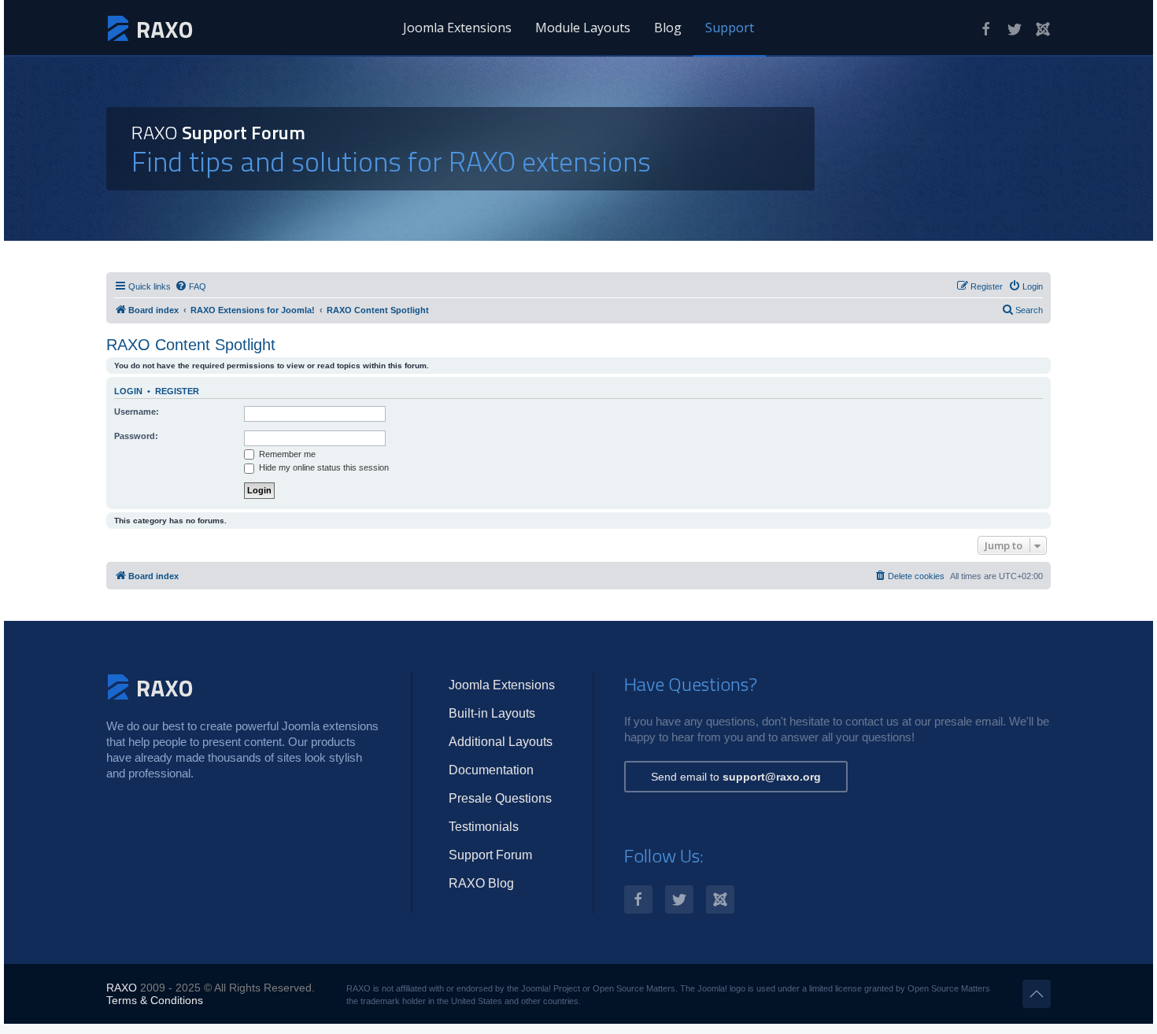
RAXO (121, 987)
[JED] (1043, 29)
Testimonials (484, 826)
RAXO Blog (481, 883)
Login (128, 391)
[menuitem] (190, 286)
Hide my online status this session (323, 467)
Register (177, 391)
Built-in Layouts (492, 713)
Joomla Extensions (457, 27)
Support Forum (490, 855)
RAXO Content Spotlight (190, 344)
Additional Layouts (501, 741)
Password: (136, 436)
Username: (136, 411)
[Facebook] (986, 29)
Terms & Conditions (154, 1000)
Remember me (286, 454)
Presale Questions (500, 798)
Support (729, 27)
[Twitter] (1014, 29)
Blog (668, 27)
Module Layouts (582, 27)
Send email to (736, 776)
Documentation (491, 770)
